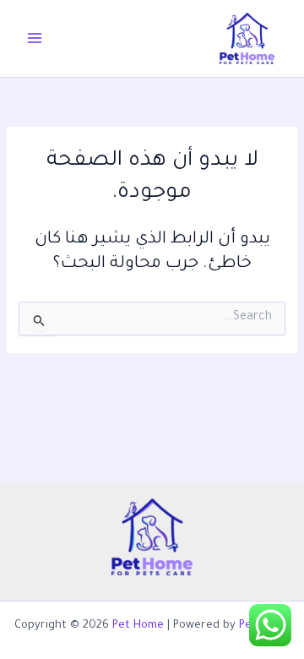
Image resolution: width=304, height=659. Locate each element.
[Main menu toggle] (34, 38)
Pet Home (138, 626)
